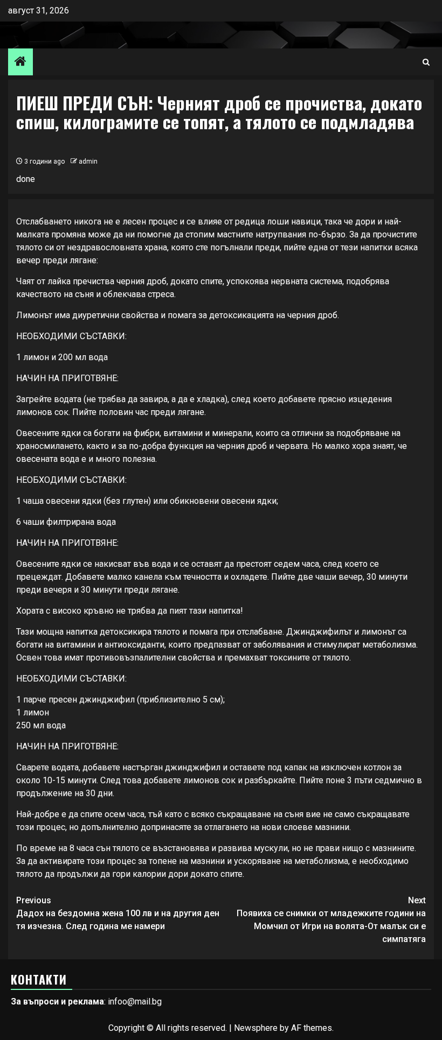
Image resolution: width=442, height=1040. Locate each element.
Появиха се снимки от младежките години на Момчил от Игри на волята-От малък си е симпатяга (331, 919)
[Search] (426, 62)
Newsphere (256, 1028)
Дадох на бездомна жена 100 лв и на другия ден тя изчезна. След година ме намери (117, 913)
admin (88, 161)
